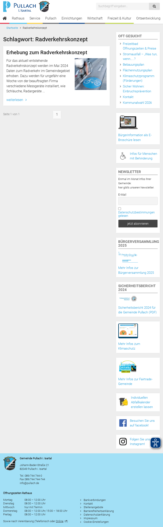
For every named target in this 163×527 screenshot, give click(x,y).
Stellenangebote (93, 507)
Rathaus (18, 18)
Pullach (50, 18)
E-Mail (122, 194)
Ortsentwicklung (148, 18)
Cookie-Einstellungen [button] (96, 521)
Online (59, 521)
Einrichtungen (72, 18)
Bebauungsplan (133, 64)
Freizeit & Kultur (119, 18)
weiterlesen (15, 100)
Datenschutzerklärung (97, 514)
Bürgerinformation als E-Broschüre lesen (135, 137)
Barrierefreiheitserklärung (99, 511)
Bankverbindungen (95, 500)
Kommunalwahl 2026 (137, 103)
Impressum (91, 518)
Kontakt (128, 97)
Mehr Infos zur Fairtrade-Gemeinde (135, 381)
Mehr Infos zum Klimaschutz (129, 346)
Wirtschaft (95, 18)
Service (35, 18)
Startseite (12, 27)
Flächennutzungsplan (137, 70)
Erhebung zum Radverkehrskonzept (46, 52)
